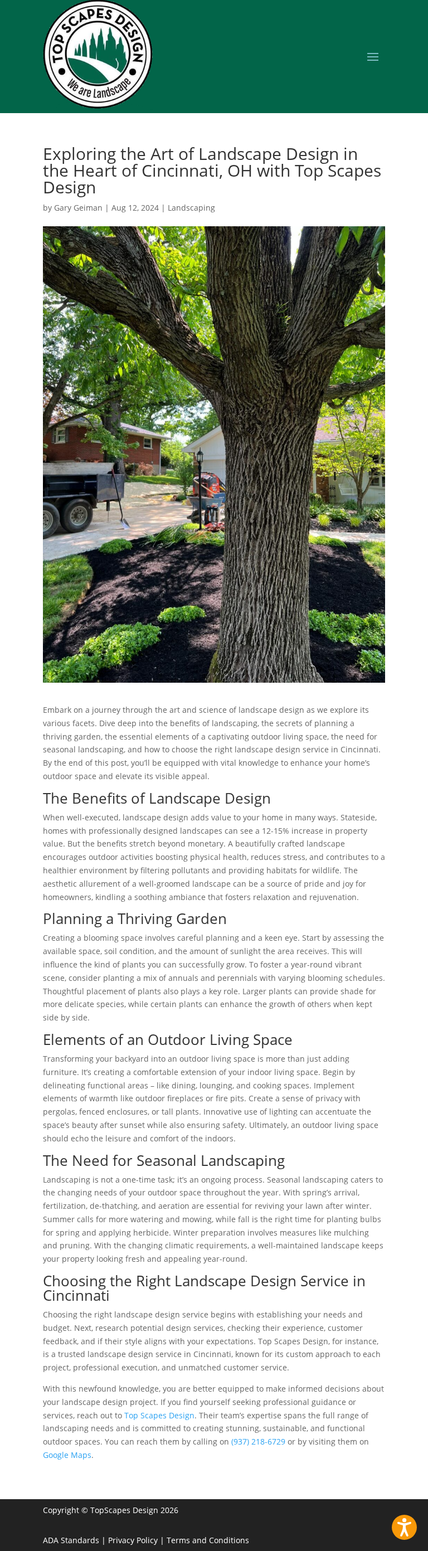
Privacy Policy (133, 1540)
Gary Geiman (78, 207)
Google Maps (67, 1455)
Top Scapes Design (159, 1415)
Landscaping (191, 207)
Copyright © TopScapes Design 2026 (110, 1510)
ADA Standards (71, 1540)
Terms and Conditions (208, 1540)
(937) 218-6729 (258, 1441)
